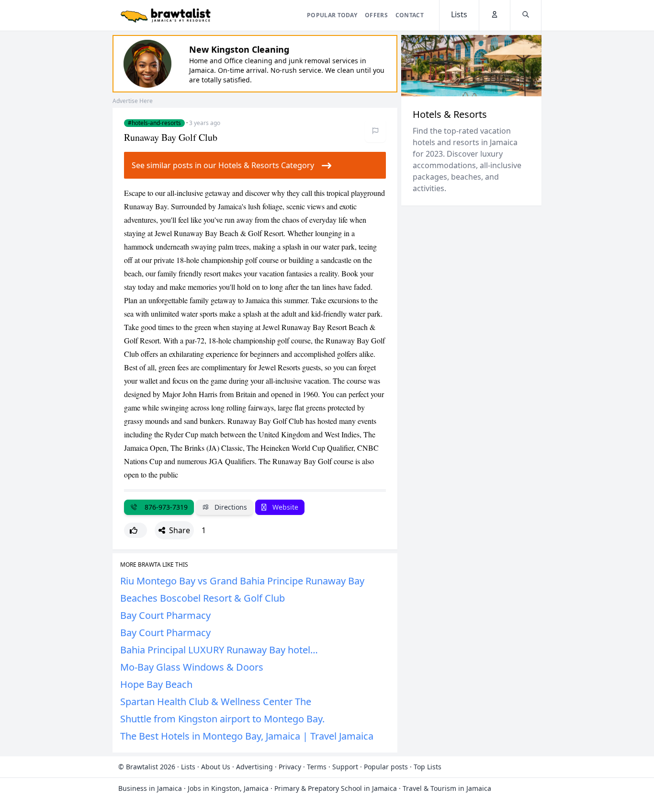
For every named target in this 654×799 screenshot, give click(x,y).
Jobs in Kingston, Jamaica (228, 788)
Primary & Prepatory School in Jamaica (335, 788)
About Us (215, 766)
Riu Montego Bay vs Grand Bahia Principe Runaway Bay (242, 580)
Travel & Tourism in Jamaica (447, 788)
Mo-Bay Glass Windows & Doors (191, 667)
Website (284, 507)
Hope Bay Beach (156, 684)
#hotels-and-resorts (154, 123)
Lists (188, 766)
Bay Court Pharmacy (165, 615)
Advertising (254, 766)
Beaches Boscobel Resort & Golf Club (202, 598)
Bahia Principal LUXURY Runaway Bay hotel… (219, 649)
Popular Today (332, 15)
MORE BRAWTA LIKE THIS (154, 565)
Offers (376, 15)
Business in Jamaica (150, 788)
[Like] (135, 530)
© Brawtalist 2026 (146, 766)
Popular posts (386, 766)
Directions (230, 507)
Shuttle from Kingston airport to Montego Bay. (222, 718)
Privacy (290, 766)
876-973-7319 (164, 507)
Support (345, 766)
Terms (317, 766)
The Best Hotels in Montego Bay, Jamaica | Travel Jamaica (246, 736)
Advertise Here (133, 101)
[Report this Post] (375, 130)
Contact (409, 15)
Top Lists (427, 766)
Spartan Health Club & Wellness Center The (215, 701)
